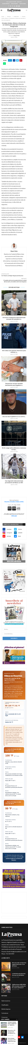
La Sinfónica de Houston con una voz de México (18, 974)
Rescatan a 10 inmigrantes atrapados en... (12, 1032)
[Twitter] (10, 6)
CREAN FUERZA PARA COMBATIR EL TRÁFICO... (12, 1024)
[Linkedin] (14, 6)
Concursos (4, 1017)
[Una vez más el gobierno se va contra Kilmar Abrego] (14, 402)
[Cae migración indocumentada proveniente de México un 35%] (14, 466)
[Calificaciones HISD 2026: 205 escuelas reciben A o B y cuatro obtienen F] (5, 988)
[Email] (22, 1037)
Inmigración (16, 16)
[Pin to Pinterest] (20, 60)
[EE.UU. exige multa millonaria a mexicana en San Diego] (14, 433)
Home (2, 16)
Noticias (9, 16)
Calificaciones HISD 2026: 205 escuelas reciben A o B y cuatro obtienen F (19, 986)
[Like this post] (10, 60)
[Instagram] (12, 6)
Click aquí (14, 515)
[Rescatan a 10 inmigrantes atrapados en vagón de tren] (4, 1033)
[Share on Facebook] (14, 60)
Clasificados (4, 1005)
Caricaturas (4, 1013)
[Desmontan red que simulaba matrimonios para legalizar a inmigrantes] (14, 368)
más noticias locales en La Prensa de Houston (14, 858)
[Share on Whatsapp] (4, 63)
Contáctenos (22, 3)
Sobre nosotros (5, 1001)
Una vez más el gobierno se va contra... (14, 416)
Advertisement (14, 3)
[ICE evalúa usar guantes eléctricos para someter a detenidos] (14, 336)
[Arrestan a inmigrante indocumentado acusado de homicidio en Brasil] (14, 302)
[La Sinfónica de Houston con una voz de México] (5, 977)
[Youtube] (16, 6)
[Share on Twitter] (17, 60)
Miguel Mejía (16, 35)
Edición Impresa (6, 3)
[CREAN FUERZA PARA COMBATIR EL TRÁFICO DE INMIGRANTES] (4, 1025)
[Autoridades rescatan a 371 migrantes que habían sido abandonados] (4, 1041)
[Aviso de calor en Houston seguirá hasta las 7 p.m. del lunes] (5, 966)
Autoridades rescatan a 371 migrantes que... (12, 1040)
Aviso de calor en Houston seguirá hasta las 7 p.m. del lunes (19, 964)
